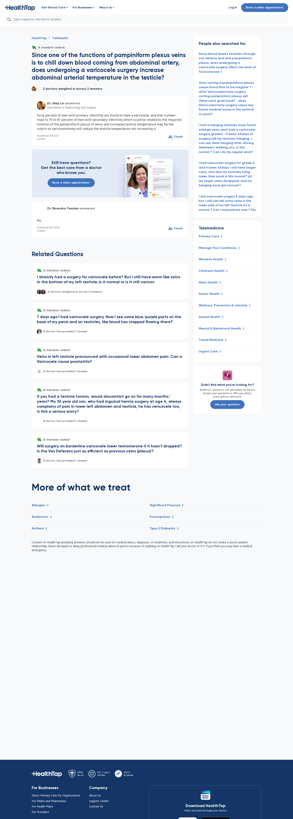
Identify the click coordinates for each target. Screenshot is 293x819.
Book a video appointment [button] (264, 7)
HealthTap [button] (39, 38)
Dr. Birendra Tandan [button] (63, 208)
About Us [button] (95, 795)
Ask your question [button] (227, 404)
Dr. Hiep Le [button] (55, 103)
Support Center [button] (99, 801)
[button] (20, 7)
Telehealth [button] (60, 38)
